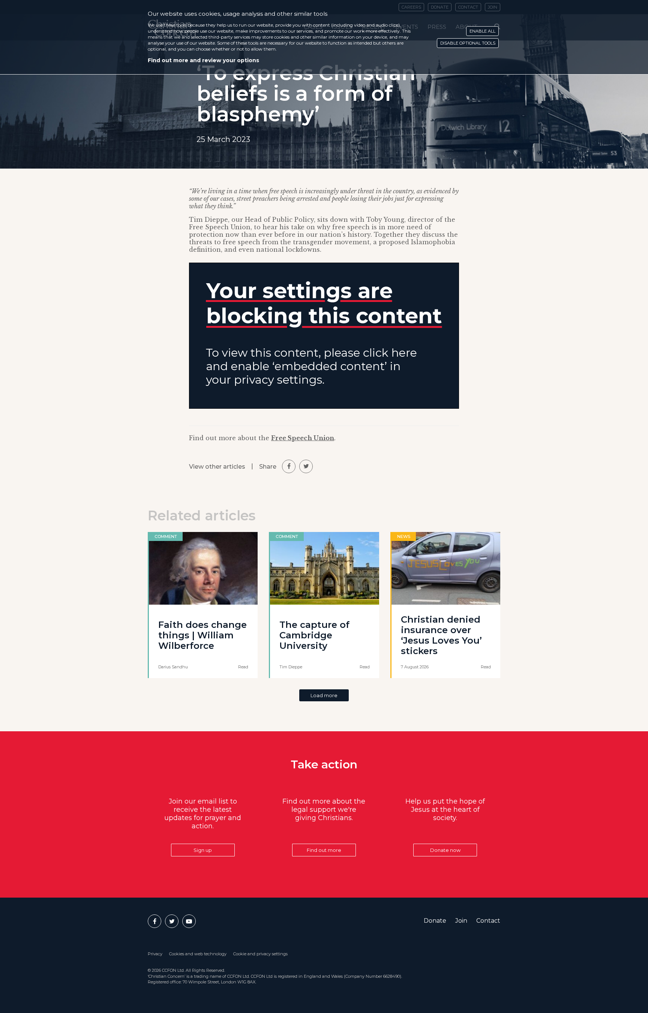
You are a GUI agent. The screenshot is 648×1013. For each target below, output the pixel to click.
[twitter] (306, 466)
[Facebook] (154, 921)
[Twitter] (171, 921)
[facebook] (289, 466)
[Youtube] (189, 921)
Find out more (324, 850)
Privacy (155, 953)
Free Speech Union (302, 438)
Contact (488, 920)
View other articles (217, 466)
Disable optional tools (467, 43)
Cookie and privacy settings (260, 953)
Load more (324, 695)
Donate (435, 920)
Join (461, 920)
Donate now (445, 850)
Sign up (203, 850)
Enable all (482, 31)
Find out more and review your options (203, 60)
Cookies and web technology (197, 953)
